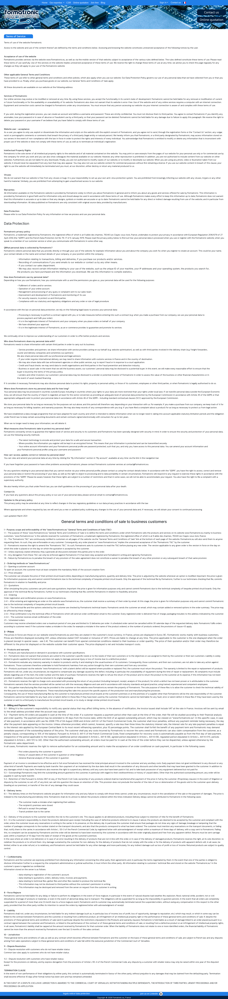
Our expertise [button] (56, 3)
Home (45, 2)
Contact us (176, 2)
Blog (103, 3)
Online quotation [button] (211, 19)
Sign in (163, 2)
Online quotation (81, 3)
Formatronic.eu (118, 998)
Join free (95, 3)
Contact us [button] (211, 12)
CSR (68, 3)
